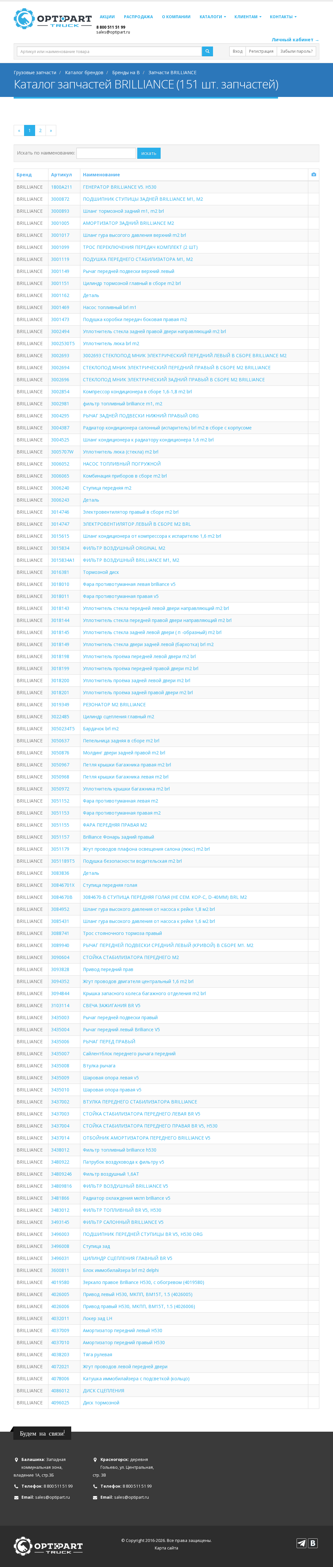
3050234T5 (63, 728)
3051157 (60, 837)
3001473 (60, 319)
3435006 (60, 1041)
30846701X (62, 885)
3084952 (60, 909)
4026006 (60, 1306)
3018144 (60, 620)
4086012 (60, 1390)
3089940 (60, 945)
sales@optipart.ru (113, 31)
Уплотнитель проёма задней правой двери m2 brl (138, 692)
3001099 (60, 247)
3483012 (60, 1210)
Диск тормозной (101, 1402)
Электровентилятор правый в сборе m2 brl (131, 512)
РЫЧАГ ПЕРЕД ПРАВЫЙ (109, 1041)
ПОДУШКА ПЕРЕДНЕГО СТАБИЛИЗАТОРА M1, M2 (138, 259)
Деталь (91, 295)
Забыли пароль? (296, 51)
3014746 (60, 512)
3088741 (60, 933)
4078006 (60, 1378)
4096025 (60, 1402)
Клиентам (246, 17)
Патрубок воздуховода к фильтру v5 (123, 1162)
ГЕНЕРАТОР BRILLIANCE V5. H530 (119, 187)
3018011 (60, 596)
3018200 (60, 680)
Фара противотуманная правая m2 (122, 813)
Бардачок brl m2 (101, 728)
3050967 (60, 765)
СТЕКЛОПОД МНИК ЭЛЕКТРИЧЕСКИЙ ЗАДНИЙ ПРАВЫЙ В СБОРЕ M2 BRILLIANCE (174, 379)
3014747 (60, 524)
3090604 (60, 957)
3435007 (60, 1053)
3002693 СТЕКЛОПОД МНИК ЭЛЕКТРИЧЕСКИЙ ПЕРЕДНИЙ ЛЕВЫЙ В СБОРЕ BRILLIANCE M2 (184, 355)
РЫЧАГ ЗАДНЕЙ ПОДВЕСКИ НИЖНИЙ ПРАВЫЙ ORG (141, 415)
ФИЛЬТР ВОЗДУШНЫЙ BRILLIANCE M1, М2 (131, 560)
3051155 (60, 825)
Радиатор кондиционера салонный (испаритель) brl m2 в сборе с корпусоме (167, 428)
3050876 (60, 753)
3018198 (60, 656)
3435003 (60, 1017)
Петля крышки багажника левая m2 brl (125, 777)
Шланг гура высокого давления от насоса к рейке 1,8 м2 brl (149, 909)
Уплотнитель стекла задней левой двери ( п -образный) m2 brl (152, 632)
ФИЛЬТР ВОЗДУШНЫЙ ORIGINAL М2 (124, 548)
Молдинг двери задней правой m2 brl (124, 753)
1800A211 (61, 187)
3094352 (60, 981)
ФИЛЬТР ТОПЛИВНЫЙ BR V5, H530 (122, 1210)
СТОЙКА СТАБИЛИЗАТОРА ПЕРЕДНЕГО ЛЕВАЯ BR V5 (141, 1114)
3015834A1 (63, 560)
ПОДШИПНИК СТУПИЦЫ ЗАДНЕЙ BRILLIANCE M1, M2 (143, 199)
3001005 (60, 223)
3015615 (60, 536)
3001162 (60, 295)
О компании (176, 17)
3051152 (60, 801)
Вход (237, 51)
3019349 (60, 704)
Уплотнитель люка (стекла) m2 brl (120, 452)
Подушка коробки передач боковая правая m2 (135, 319)
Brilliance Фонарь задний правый (118, 837)
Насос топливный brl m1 (110, 307)
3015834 (60, 548)
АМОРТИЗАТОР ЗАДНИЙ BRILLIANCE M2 (128, 223)
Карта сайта (166, 1548)
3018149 (60, 644)
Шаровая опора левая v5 (111, 1077)
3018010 (60, 584)
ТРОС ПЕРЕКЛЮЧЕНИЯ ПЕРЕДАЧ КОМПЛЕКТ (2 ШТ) (140, 247)
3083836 (60, 873)
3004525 (60, 440)
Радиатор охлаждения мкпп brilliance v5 (126, 1198)
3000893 (60, 211)
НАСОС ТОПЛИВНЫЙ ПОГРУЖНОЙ (122, 464)
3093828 (60, 969)
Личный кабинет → (295, 39)
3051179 (60, 849)
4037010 (60, 1342)
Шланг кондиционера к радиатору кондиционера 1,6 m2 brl (148, 440)
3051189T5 (63, 861)
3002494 (60, 331)
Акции (107, 17)
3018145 (60, 632)
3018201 (60, 692)
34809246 (61, 1174)
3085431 (60, 921)
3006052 (60, 464)
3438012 (60, 1150)
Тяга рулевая (97, 1354)
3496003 (60, 1234)
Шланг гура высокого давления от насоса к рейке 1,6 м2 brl (149, 921)
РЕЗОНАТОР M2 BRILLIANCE (114, 704)
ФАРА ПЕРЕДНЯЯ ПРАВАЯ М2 (115, 825)
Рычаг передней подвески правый (120, 1017)
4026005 (60, 1294)
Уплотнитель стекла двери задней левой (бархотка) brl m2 (148, 644)
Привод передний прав (108, 969)
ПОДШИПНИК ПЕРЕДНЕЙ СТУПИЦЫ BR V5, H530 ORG (143, 1234)
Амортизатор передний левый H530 (122, 1330)
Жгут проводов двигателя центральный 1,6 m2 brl (138, 981)
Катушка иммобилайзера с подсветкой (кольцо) (136, 1378)
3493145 (60, 1222)
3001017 (60, 235)
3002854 (60, 391)
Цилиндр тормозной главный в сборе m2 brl (132, 283)
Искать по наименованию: (46, 153)
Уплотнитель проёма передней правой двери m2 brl (140, 668)
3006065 (60, 476)
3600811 (60, 1270)
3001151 (60, 283)
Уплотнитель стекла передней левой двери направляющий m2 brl (156, 608)
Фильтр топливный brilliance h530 (119, 1150)
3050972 (60, 789)
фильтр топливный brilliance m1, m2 (122, 403)
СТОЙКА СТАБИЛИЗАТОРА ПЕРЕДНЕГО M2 (131, 957)
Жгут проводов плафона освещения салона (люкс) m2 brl (146, 849)
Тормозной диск (101, 572)
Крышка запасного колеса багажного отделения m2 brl (144, 993)
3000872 (60, 199)
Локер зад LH (97, 1318)
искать (148, 153)
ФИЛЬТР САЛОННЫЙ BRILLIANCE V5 (123, 1222)
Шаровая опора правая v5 (112, 1090)
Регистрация (261, 51)
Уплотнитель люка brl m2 (111, 343)
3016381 (60, 572)
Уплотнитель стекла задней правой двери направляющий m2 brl (154, 331)
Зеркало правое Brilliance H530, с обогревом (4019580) (143, 1282)
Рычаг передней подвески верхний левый (128, 271)
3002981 (60, 403)
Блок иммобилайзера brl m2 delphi (121, 1270)
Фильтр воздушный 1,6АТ (111, 1174)
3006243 (60, 500)
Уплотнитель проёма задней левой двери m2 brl (136, 680)
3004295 (60, 415)
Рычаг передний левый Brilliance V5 (121, 1029)
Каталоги (211, 17)
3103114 (60, 1005)
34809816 (61, 1186)
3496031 (60, 1258)
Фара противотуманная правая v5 (121, 596)
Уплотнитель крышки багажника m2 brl (126, 789)
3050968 (60, 777)
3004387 (60, 428)
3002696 (60, 379)
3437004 (60, 1126)
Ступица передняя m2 (107, 488)
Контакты (281, 17)
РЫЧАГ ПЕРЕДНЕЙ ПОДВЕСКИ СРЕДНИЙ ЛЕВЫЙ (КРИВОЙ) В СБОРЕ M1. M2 (168, 945)
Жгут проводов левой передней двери (125, 1366)
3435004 (60, 1029)
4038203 (60, 1354)
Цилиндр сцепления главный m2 (118, 716)
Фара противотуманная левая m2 (120, 801)
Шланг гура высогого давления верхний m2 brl (134, 235)
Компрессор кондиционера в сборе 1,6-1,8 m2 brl (137, 391)
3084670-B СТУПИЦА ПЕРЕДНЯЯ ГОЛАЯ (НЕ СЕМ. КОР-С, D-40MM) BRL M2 (165, 897)
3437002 (60, 1102)
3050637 (60, 740)
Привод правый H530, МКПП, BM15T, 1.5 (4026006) (139, 1306)
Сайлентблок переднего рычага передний (129, 1053)
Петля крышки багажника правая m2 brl (127, 765)
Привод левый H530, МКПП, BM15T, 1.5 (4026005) (138, 1294)
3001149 (60, 271)
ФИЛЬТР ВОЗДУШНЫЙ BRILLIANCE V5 (125, 1186)
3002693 (60, 355)
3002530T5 (63, 343)
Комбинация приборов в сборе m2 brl (125, 476)
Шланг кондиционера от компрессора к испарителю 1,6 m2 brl (152, 536)
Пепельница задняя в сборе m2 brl (121, 740)
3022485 (60, 716)
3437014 (60, 1138)
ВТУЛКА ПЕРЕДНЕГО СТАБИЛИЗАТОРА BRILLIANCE (140, 1102)
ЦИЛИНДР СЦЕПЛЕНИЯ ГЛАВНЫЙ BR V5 (127, 1258)
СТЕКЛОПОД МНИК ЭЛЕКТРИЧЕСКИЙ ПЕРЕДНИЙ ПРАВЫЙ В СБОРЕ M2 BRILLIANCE (177, 367)
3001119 (60, 259)
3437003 (60, 1114)
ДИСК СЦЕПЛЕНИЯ (103, 1390)
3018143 (60, 608)
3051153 (60, 813)
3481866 (60, 1198)
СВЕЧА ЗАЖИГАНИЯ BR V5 (111, 1005)
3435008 (60, 1065)
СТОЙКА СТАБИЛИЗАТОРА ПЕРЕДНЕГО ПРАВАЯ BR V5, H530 (150, 1126)
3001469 (60, 307)
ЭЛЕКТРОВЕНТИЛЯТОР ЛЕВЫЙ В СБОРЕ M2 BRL (137, 524)
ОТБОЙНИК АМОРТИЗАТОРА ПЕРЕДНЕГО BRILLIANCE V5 (146, 1138)
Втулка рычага (99, 1065)
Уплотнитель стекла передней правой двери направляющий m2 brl (157, 620)
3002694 (60, 367)
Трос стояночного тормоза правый (122, 933)
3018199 (60, 668)
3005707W (62, 452)
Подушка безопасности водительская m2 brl (132, 861)
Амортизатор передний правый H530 (124, 1342)
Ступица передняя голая (110, 885)
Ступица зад (96, 1246)
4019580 (60, 1282)
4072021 (60, 1366)
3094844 (60, 993)
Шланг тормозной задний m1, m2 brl (123, 211)
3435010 (60, 1090)
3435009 (60, 1077)
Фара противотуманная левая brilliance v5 (129, 584)
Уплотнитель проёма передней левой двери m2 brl (139, 656)
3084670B (62, 897)
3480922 (60, 1162)
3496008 (60, 1246)
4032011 (60, 1318)
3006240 (60, 488)
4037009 (60, 1330)
